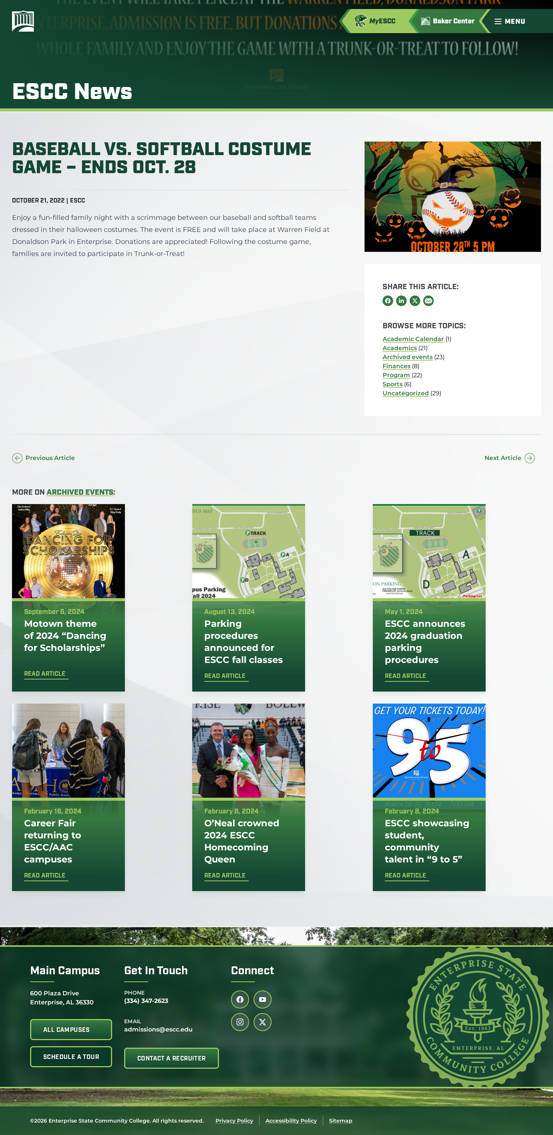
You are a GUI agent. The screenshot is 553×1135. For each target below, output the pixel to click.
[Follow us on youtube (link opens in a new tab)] (263, 999)
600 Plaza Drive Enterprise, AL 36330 (62, 997)
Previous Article (50, 458)
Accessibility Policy (291, 1120)
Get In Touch (156, 971)
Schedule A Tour (71, 1057)
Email (132, 1021)
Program (396, 375)
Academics (400, 348)
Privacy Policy (234, 1120)
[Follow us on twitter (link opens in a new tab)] (263, 1022)
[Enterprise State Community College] (59, 21)
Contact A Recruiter (171, 1059)
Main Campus (65, 971)
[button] (520, 21)
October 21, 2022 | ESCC (48, 201)
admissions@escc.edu (158, 1029)
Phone (134, 992)
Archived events (408, 357)
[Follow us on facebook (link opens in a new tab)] (240, 999)
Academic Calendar (413, 339)
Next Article (503, 458)
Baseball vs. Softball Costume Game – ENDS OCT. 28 (161, 160)
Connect (252, 971)
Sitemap (340, 1120)
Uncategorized (406, 393)
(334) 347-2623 (146, 1000)
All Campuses (66, 1030)
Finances (396, 366)
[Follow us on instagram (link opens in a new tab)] (240, 1022)
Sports (393, 384)
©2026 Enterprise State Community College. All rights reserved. (117, 1120)
